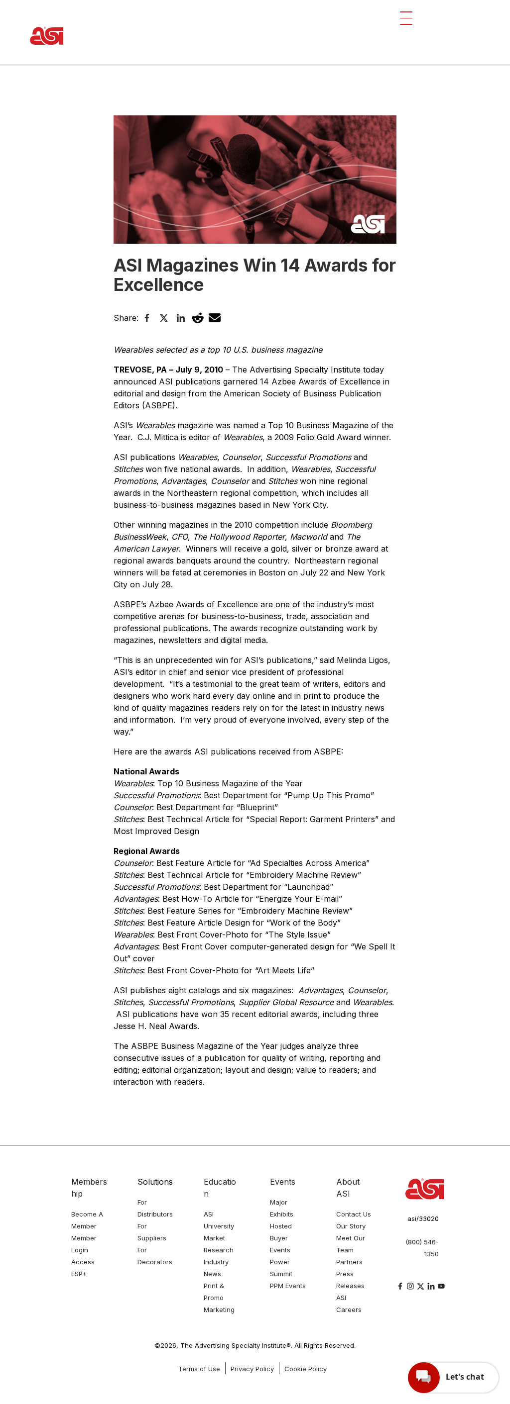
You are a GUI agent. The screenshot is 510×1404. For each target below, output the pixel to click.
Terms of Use (199, 1369)
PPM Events (288, 1286)
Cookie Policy (305, 1369)
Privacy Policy (252, 1369)
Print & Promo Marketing (219, 1297)
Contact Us (353, 1214)
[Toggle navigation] (406, 18)
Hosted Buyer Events (281, 1238)
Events (282, 1182)
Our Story (351, 1226)
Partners (349, 1262)
